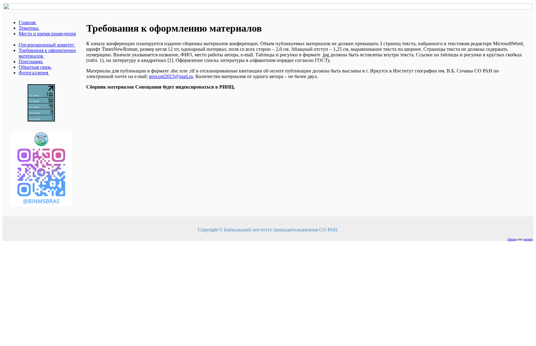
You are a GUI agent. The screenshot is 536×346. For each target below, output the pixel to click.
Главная (28, 22)
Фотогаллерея (34, 72)
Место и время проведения (47, 33)
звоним (528, 239)
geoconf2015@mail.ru (171, 76)
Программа (31, 61)
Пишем (512, 239)
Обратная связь (35, 67)
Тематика (29, 28)
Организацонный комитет (47, 44)
